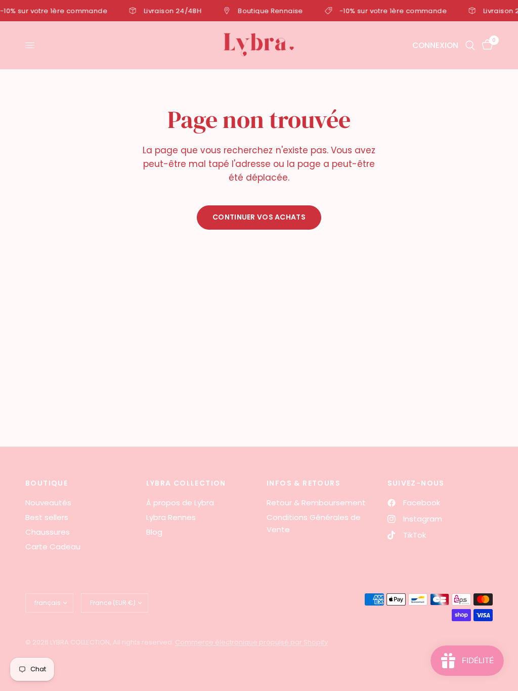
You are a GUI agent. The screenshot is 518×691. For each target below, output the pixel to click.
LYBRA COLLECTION (186, 483)
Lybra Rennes (171, 517)
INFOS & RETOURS (303, 483)
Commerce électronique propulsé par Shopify (251, 642)
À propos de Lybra (180, 502)
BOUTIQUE (46, 483)
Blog (154, 532)
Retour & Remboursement (316, 502)
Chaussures (47, 532)
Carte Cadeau (52, 546)
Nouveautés (48, 502)
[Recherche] (470, 45)
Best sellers (46, 517)
